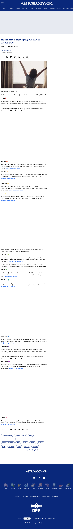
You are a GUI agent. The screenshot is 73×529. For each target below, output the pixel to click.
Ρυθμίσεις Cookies (45, 496)
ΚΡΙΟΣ (18, 442)
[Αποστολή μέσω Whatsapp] (15, 57)
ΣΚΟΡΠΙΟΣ (26, 446)
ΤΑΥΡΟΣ (25, 442)
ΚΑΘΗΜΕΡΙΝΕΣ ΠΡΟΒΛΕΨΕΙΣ (24, 439)
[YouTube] (44, 478)
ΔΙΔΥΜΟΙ (33, 442)
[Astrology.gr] (36, 3)
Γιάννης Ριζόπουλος (6, 50)
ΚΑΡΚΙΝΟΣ (40, 442)
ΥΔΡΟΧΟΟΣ (14, 450)
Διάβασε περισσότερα (10, 105)
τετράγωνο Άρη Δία (7, 435)
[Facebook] (29, 478)
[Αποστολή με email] (27, 57)
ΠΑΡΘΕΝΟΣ (11, 446)
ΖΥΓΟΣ (19, 446)
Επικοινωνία (55, 496)
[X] (34, 478)
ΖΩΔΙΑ (30, 435)
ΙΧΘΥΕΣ (22, 450)
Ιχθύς (35, 450)
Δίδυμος (42, 450)
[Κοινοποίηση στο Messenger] (11, 57)
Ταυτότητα (17, 496)
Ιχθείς (28, 450)
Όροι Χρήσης (25, 496)
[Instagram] (39, 478)
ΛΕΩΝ (3, 446)
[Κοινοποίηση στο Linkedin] (19, 57)
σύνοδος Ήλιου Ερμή (20, 435)
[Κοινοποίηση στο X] (7, 57)
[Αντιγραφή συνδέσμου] (23, 57)
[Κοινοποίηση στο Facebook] (3, 57)
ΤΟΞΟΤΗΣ (35, 446)
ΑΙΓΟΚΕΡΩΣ (5, 450)
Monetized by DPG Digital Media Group (44, 518)
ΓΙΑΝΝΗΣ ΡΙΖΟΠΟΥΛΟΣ (7, 442)
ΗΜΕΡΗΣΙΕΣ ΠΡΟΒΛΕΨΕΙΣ (8, 439)
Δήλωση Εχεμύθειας (35, 496)
